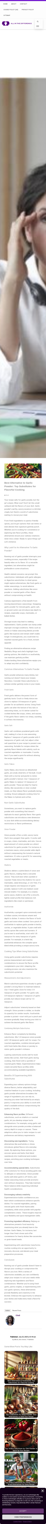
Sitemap (7, 15)
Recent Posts (16, 1310)
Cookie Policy (17, 1521)
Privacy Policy (27, 1521)
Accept (23, 1511)
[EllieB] (10, 1325)
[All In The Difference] (17, 28)
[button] (43, 1490)
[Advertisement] (23, 53)
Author (7, 1310)
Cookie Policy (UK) (11, 9)
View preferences (23, 1517)
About (13, 4)
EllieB (18, 1315)
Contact (23, 4)
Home (5, 4)
